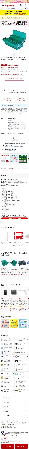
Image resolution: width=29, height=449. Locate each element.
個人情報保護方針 (5, 442)
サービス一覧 (4, 441)
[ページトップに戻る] (26, 443)
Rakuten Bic (10, 6)
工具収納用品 (12, 8)
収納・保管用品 (4, 8)
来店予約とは (22, 111)
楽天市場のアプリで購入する (14, 79)
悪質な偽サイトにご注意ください (8, 427)
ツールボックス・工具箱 (22, 8)
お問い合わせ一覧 (12, 441)
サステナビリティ (20, 441)
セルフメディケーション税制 (7, 426)
